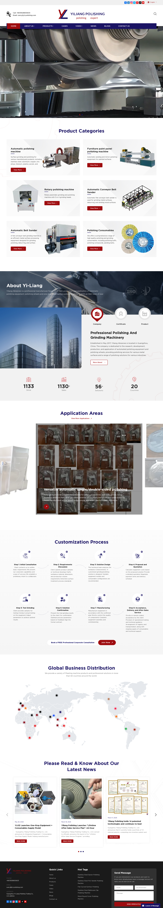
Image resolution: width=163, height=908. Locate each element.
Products (47, 26)
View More (18, 170)
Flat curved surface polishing (88, 887)
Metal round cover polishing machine (88, 897)
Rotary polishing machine (59, 189)
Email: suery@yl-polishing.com (24, 15)
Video (78, 26)
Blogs (107, 26)
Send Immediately (134, 904)
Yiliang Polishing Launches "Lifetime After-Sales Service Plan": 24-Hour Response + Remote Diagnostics (78, 826)
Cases (65, 26)
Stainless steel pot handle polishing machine (90, 882)
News (93, 26)
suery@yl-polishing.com (15, 887)
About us (28, 26)
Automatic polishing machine (22, 150)
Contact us (124, 26)
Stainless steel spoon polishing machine (89, 876)
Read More (21, 841)
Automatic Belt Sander (24, 230)
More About (97, 362)
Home (13, 26)
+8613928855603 (13, 880)
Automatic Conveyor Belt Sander (101, 191)
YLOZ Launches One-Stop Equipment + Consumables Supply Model (33, 826)
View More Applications (80, 418)
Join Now (106, 642)
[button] (79, 114)
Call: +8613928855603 (21, 13)
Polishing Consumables (100, 230)
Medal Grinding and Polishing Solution (68, 463)
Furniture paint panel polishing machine (99, 150)
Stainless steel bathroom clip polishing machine (88, 891)
